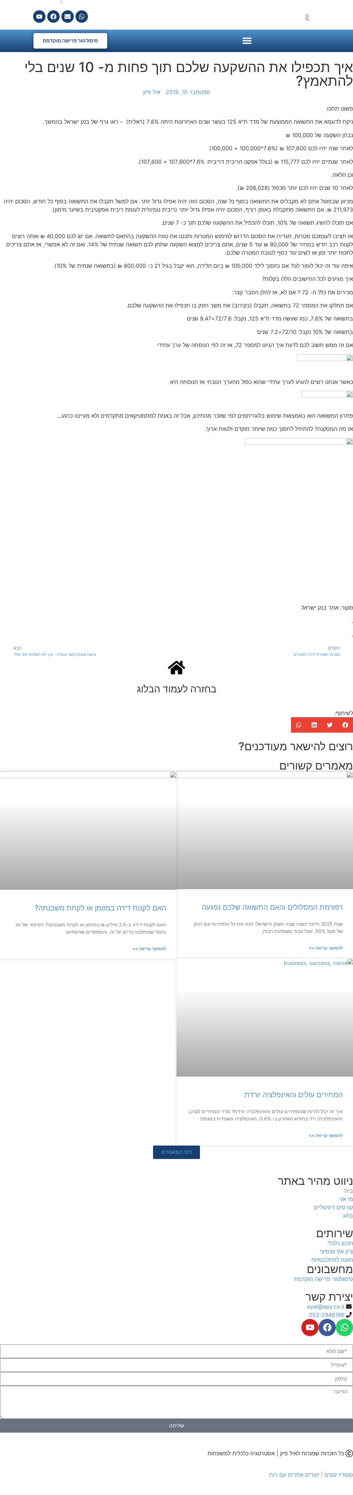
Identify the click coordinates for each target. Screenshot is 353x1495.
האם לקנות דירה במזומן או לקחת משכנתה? (100, 908)
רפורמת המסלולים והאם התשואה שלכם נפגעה (272, 907)
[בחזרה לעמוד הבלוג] (176, 667)
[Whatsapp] (81, 16)
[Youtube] (39, 16)
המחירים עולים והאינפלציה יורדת (293, 1094)
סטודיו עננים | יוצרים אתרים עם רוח (311, 1474)
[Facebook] (53, 16)
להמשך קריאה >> (326, 947)
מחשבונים (330, 1269)
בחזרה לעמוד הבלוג (176, 689)
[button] (246, 40)
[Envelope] (67, 16)
